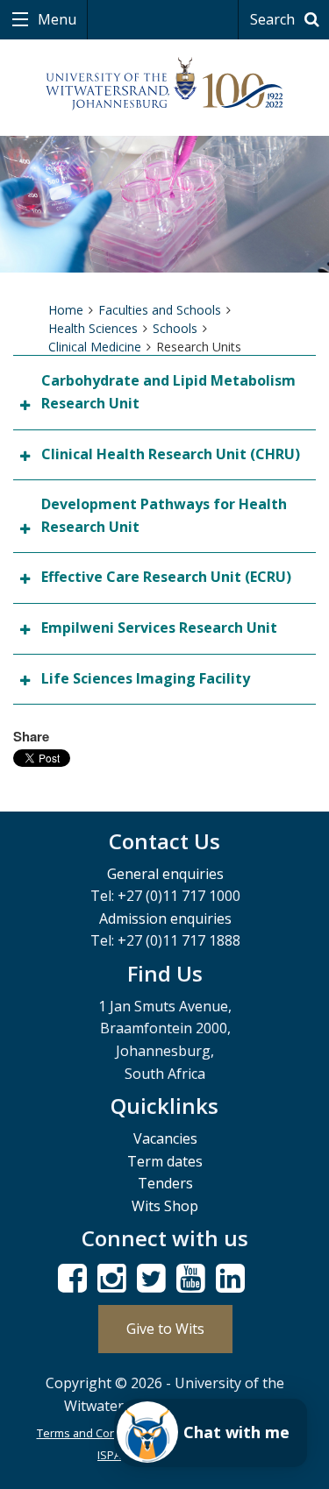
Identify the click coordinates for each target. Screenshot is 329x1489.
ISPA (109, 1455)
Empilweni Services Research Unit (159, 627)
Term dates (165, 1161)
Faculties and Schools (159, 309)
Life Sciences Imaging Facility (145, 678)
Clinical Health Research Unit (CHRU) (170, 454)
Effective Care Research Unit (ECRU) (166, 576)
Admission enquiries (165, 918)
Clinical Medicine (94, 346)
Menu (55, 19)
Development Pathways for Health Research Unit (164, 515)
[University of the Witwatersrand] (164, 84)
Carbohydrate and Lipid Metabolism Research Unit (168, 392)
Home (65, 309)
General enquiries (165, 873)
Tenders (165, 1183)
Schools (175, 328)
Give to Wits (165, 1328)
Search (274, 19)
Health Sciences (93, 328)
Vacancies (165, 1138)
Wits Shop (165, 1206)
